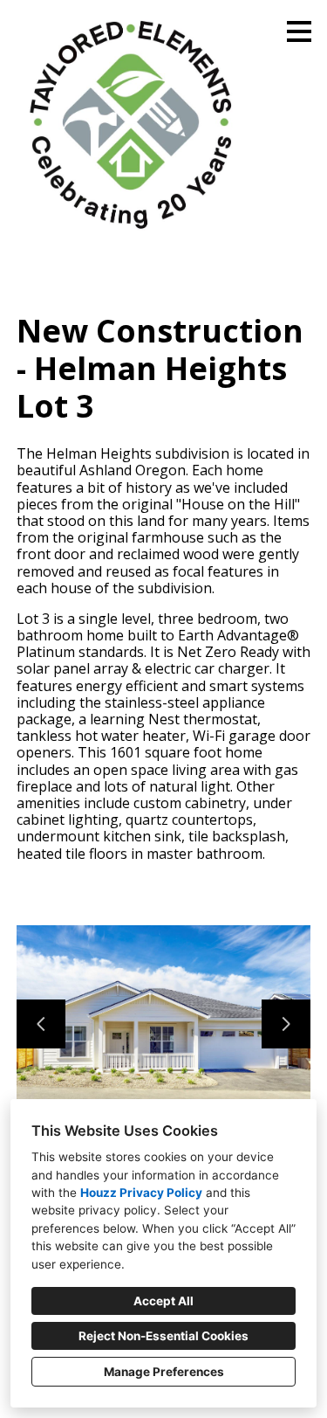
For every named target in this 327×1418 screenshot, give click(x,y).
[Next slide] (286, 1024)
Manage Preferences (164, 1372)
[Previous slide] (41, 1024)
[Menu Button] (299, 31)
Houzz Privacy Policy (141, 1193)
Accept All (163, 1301)
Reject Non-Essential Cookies (163, 1336)
